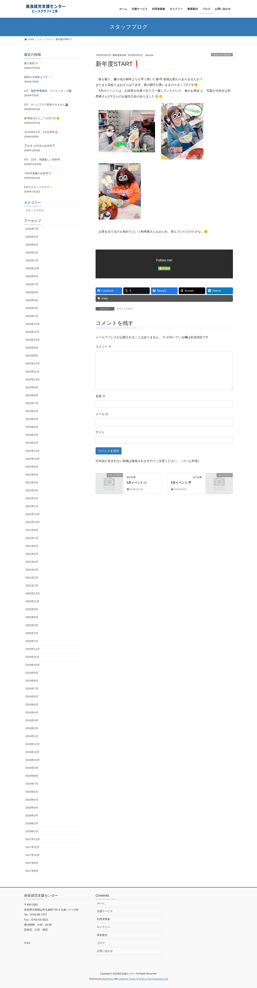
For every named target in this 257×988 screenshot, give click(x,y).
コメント (103, 346)
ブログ (101, 942)
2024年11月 (32, 331)
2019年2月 (31, 728)
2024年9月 (31, 347)
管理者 (27, 942)
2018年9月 (31, 767)
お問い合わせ (105, 950)
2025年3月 (31, 308)
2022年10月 (32, 458)
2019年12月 (32, 649)
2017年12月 (32, 839)
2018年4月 (31, 807)
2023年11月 (32, 371)
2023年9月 (31, 387)
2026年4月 (31, 252)
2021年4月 (31, 561)
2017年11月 (32, 847)
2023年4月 (31, 426)
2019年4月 (31, 712)
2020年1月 (31, 641)
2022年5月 (31, 474)
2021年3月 (31, 569)
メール (102, 414)
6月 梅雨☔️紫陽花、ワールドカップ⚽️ (47, 90)
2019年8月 (31, 680)
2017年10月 (32, 855)
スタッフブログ (221, 54)
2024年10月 (32, 339)
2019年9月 (31, 672)
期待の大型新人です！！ (38, 77)
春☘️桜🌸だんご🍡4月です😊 (41, 118)
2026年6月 (31, 236)
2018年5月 (31, 799)
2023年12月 (32, 363)
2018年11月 (32, 752)
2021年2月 (31, 577)
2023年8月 (31, 395)
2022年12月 (32, 450)
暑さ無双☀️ (31, 63)
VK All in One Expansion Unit (153, 979)
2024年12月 (32, 323)
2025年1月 (31, 316)
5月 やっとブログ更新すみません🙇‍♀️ (46, 104)
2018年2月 (31, 823)
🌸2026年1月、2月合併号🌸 (41, 132)
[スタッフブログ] (109, 481)
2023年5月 (31, 419)
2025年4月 (31, 300)
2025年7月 (31, 284)
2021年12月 (32, 514)
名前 (100, 396)
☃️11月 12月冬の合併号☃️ (39, 145)
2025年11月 (32, 268)
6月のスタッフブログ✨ (38, 187)
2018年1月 (31, 831)
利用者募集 (103, 919)
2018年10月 (32, 759)
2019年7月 (31, 688)
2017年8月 (31, 870)
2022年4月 (31, 482)
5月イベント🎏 (181, 482)
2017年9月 (31, 862)
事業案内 (102, 935)
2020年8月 (31, 617)
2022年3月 (31, 490)
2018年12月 (32, 744)
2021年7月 (31, 538)
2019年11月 (32, 656)
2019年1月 (31, 736)
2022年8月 (31, 466)
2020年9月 (31, 609)
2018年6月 (31, 791)
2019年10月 (32, 664)
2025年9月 (31, 276)
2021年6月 (31, 545)
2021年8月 (31, 529)
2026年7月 (31, 228)
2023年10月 (32, 379)
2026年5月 (31, 244)
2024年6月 (31, 355)
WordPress (107, 979)
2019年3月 (31, 720)
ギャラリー (103, 926)
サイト (100, 432)
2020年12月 (32, 593)
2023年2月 (31, 442)
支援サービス (105, 911)
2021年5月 (31, 553)
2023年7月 (31, 403)
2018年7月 (31, 783)
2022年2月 (31, 498)
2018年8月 (31, 775)
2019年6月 (31, 696)
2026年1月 (31, 260)
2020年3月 (31, 625)
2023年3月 (31, 434)
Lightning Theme (127, 979)
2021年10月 (32, 522)
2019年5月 (31, 704)
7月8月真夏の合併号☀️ (37, 173)
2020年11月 (32, 601)
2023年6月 (31, 411)
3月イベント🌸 (137, 482)
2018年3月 (31, 815)
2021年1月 (31, 585)
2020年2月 (31, 633)
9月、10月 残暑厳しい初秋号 (42, 159)
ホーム (101, 903)
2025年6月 (31, 292)
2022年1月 (31, 506)
